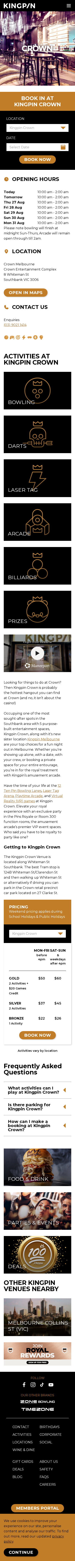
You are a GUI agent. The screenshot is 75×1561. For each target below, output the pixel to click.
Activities (21, 1435)
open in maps (25, 292)
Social (46, 1442)
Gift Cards (22, 1462)
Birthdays (50, 1427)
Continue (21, 1552)
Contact (20, 1427)
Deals (18, 1469)
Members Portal (37, 1508)
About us (49, 1462)
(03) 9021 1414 (15, 325)
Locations (22, 1442)
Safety (46, 1469)
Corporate (51, 1435)
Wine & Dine (23, 1450)
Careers (48, 1485)
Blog (17, 1477)
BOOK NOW (37, 159)
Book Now (37, 1035)
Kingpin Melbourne (43, 739)
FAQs (44, 1477)
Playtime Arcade (29, 796)
